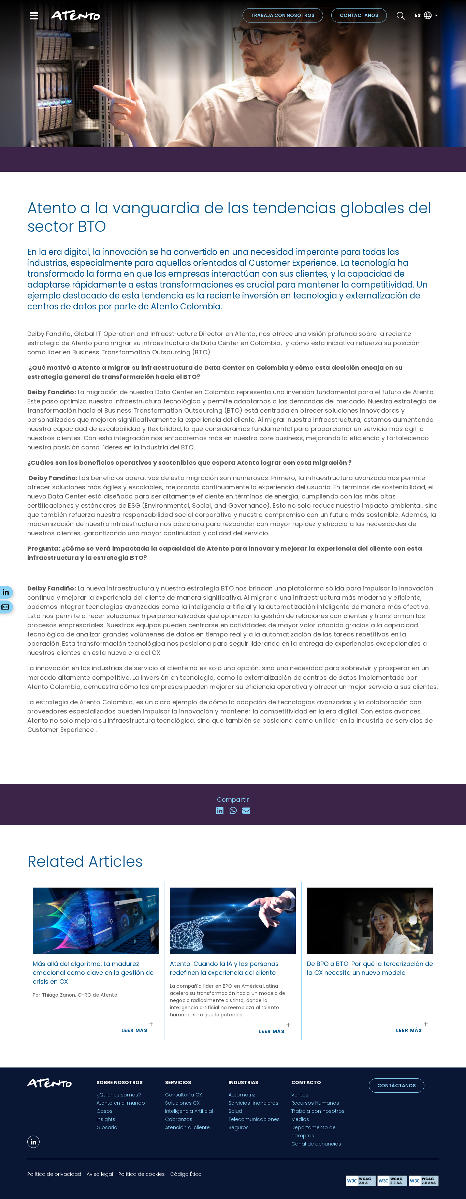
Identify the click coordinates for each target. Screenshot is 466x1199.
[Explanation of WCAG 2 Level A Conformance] (361, 1184)
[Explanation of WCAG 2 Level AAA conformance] (424, 1184)
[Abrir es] (436, 15)
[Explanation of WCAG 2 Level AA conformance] (393, 1184)
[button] (220, 811)
